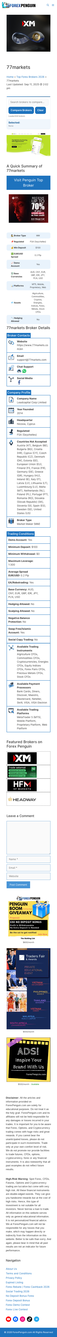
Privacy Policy (14, 1277)
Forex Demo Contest (18, 1304)
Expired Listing (14, 1282)
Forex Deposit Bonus (18, 1300)
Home (10, 76)
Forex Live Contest (17, 1309)
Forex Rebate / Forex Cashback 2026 (28, 1286)
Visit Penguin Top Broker (28, 182)
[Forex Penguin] (19, 5)
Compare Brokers (21, 110)
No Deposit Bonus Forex (20, 1295)
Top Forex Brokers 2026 (30, 76)
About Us (11, 1268)
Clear (40, 110)
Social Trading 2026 (17, 1291)
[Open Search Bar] (47, 5)
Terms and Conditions (19, 1273)
